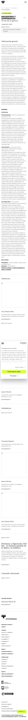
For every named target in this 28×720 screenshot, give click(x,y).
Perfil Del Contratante (7, 674)
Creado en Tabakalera (6, 666)
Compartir (21, 711)
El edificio (3, 661)
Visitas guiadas (5, 637)
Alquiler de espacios (6, 651)
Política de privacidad (6, 708)
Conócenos (4, 659)
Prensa (3, 649)
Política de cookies (6, 704)
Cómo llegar (4, 634)
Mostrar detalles (19, 367)
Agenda (7, 8)
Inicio (2, 8)
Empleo (3, 671)
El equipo (3, 668)
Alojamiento (4, 639)
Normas (3, 643)
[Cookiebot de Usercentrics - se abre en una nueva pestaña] (20, 343)
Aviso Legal (4, 702)
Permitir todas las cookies (14, 371)
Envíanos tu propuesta (7, 653)
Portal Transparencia (6, 676)
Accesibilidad (4, 641)
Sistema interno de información (9, 711)
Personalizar (13, 375)
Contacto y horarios (6, 632)
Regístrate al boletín (6, 624)
